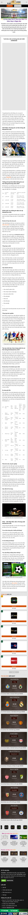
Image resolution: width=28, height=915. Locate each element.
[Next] (26, 840)
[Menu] (2, 2)
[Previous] (1, 840)
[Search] (26, 2)
